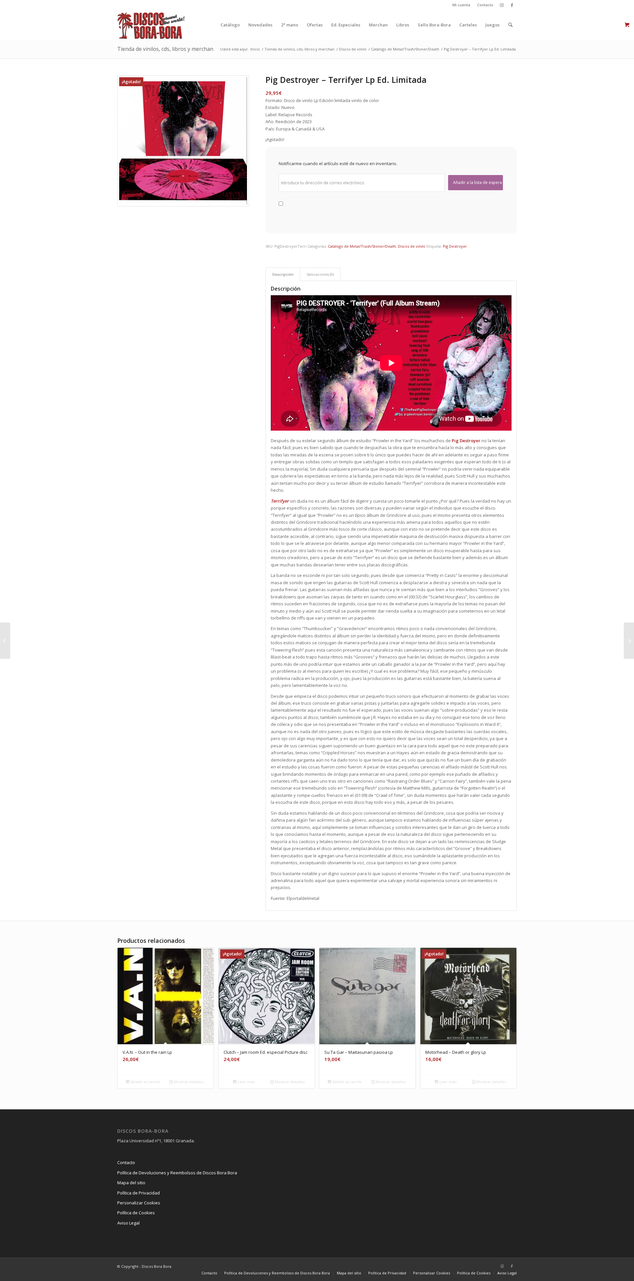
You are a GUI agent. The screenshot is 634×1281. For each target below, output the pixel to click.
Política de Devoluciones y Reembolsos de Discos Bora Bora (177, 1173)
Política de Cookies (136, 1213)
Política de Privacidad (138, 1193)
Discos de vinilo (411, 246)
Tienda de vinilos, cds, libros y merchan (165, 49)
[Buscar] (510, 25)
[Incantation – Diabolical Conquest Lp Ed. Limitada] (629, 641)
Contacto (485, 4)
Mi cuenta (461, 4)
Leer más (246, 1081)
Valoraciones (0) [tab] (320, 274)
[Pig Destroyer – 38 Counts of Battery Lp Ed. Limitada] (5, 641)
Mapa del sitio (131, 1183)
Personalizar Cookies (138, 1203)
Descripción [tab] (283, 274)
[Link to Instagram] (502, 5)
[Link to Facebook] (512, 5)
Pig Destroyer (455, 246)
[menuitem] (461, 5)
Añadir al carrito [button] (145, 1081)
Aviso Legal (128, 1223)
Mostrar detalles (188, 1081)
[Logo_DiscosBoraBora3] (151, 25)
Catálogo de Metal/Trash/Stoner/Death (362, 246)
